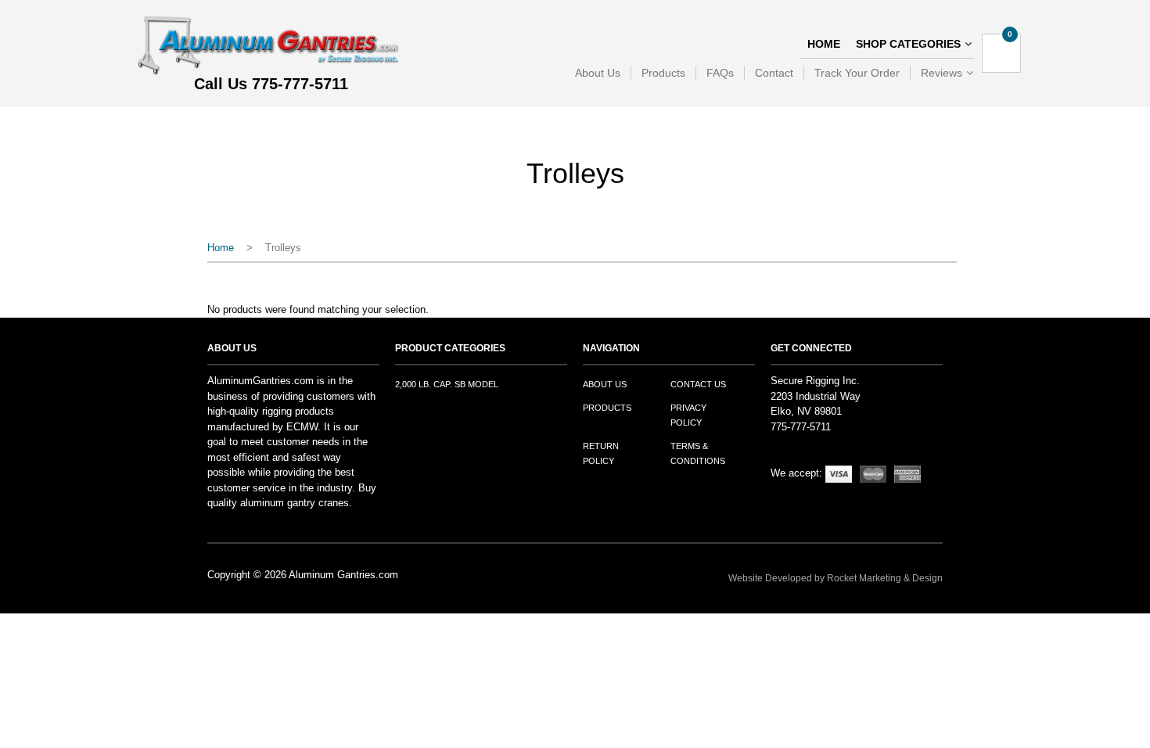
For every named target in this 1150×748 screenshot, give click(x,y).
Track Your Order (857, 73)
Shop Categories (908, 44)
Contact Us (698, 384)
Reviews (941, 73)
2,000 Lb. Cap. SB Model (446, 384)
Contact (774, 73)
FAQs (720, 73)
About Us (597, 73)
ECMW (302, 427)
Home (823, 44)
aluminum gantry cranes (294, 503)
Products (663, 73)
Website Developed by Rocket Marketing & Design (835, 578)
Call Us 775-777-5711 (271, 84)
